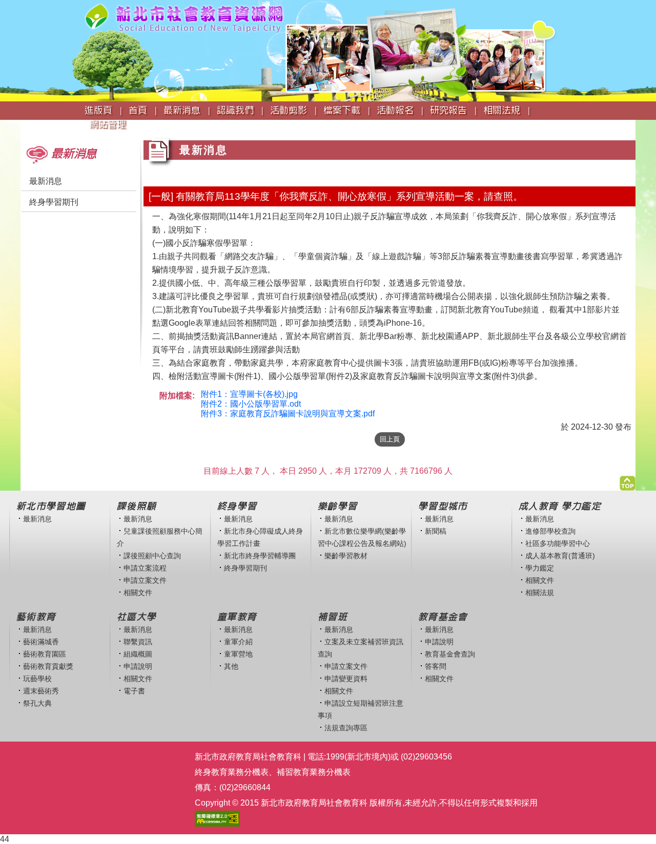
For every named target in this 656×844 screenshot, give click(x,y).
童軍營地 (238, 654)
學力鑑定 (539, 568)
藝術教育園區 (44, 654)
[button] (628, 480)
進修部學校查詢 (550, 531)
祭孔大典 (37, 703)
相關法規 (539, 592)
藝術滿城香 (41, 642)
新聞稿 (435, 531)
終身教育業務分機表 (232, 772)
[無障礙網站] (217, 818)
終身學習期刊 (53, 202)
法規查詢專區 (345, 728)
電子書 (134, 691)
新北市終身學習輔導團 (260, 556)
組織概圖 (138, 654)
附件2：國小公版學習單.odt (251, 403)
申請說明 (138, 666)
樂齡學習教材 (345, 556)
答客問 (435, 666)
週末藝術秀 (41, 691)
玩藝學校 (37, 678)
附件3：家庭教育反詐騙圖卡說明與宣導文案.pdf (288, 413)
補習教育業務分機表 (314, 772)
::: (23, 134)
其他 (231, 666)
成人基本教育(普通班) (560, 556)
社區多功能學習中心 (557, 543)
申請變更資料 (345, 678)
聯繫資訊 (138, 642)
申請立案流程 (145, 568)
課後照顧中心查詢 (152, 556)
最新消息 (45, 181)
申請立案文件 (145, 580)
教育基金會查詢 (450, 654)
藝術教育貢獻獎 (48, 666)
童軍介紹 (238, 642)
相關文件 (138, 592)
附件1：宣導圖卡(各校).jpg (249, 394)
